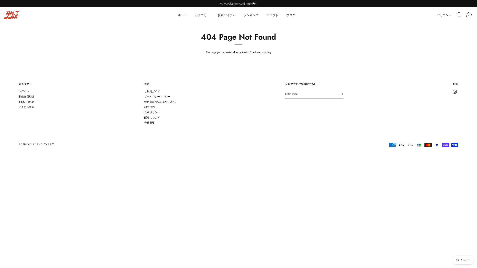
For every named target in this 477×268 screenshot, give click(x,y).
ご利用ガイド (152, 91)
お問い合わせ (26, 102)
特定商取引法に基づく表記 (160, 102)
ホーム (182, 15)
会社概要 (149, 123)
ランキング (251, 15)
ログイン (24, 91)
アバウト (272, 15)
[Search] (459, 15)
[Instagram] (455, 91)
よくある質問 (26, 107)
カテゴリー (202, 15)
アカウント (444, 15)
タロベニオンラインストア (40, 144)
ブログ (290, 15)
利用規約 (149, 107)
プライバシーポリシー (157, 96)
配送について (152, 117)
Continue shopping (260, 52)
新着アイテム (227, 15)
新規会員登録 (26, 96)
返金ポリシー (152, 112)
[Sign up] (341, 94)
